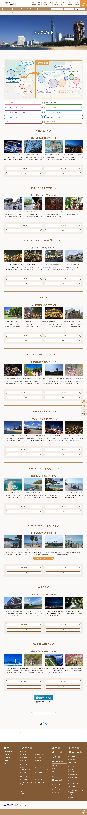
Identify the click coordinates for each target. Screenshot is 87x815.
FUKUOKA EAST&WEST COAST (27, 783)
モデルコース (56, 784)
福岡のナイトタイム (42, 767)
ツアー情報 (24, 174)
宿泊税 (71, 780)
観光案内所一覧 (73, 775)
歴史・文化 (7, 763)
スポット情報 (24, 168)
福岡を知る (26, 748)
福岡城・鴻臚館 (40, 782)
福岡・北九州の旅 (26, 794)
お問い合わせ (59, 805)
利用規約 (71, 805)
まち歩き (39, 757)
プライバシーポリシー (79, 805)
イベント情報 (63, 168)
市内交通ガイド (73, 756)
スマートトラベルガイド (76, 783)
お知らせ (72, 766)
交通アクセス (75, 752)
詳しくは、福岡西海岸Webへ (43, 558)
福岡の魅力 (24, 754)
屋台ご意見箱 (65, 805)
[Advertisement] (44, 736)
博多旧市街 (7, 757)
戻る (43, 713)
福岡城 (6, 760)
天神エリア (7, 754)
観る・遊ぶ (56, 765)
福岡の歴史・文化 (26, 770)
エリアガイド (25, 779)
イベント (57, 752)
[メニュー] (83, 3)
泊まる (54, 777)
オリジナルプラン (57, 790)
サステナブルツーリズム (43, 770)
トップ (5, 13)
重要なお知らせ (73, 772)
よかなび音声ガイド (42, 773)
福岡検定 (24, 773)
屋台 (56, 757)
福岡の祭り (39, 760)
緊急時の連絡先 (73, 777)
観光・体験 (57, 761)
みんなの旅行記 (9, 751)
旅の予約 (74, 748)
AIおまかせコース (57, 787)
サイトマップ (52, 805)
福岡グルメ (24, 760)
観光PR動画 (24, 757)
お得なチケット (73, 759)
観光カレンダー (40, 754)
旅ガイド (57, 780)
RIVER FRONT (25, 787)
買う (54, 771)
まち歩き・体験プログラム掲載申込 (76, 791)
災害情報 (72, 769)
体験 (54, 774)
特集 (63, 174)
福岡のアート (25, 767)
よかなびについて (45, 805)
